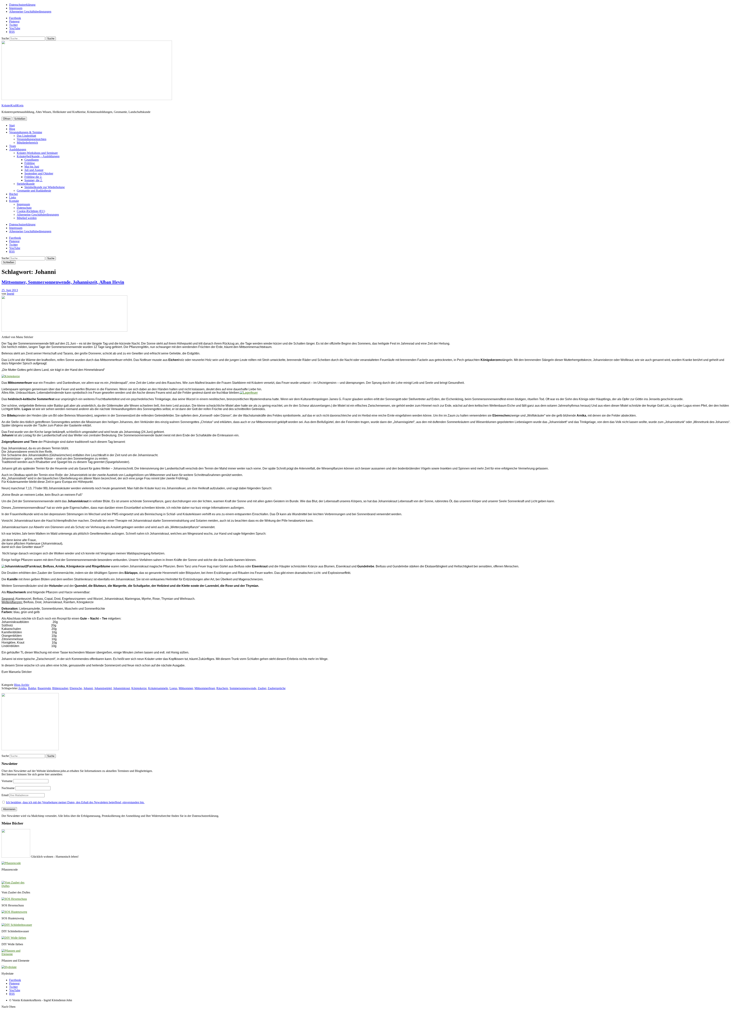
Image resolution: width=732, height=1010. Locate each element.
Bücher (13, 194)
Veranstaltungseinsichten (31, 139)
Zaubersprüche (277, 688)
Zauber (262, 688)
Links (12, 197)
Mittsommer (186, 688)
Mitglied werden (27, 218)
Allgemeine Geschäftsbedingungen (30, 11)
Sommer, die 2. (33, 180)
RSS (12, 31)
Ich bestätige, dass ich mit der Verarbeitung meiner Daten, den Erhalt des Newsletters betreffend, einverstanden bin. (75, 802)
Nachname (8, 788)
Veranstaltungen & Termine (25, 132)
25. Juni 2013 (10, 290)
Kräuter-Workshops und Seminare (37, 152)
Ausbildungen (17, 149)
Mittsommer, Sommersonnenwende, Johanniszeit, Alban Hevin (63, 282)
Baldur (32, 688)
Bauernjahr (44, 688)
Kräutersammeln (158, 688)
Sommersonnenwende (243, 688)
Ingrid (10, 293)
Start (12, 125)
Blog (12, 128)
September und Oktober (38, 173)
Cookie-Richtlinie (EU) (31, 211)
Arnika (22, 688)
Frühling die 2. (33, 176)
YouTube (14, 28)
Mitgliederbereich (27, 142)
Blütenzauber (60, 688)
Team (12, 146)
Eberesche (76, 688)
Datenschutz (24, 207)
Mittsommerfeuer (204, 688)
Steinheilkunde (26, 183)
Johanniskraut (121, 688)
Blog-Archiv (21, 684)
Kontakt (14, 200)
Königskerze (139, 688)
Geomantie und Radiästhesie (34, 190)
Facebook (15, 18)
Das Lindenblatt (26, 135)
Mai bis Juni (31, 166)
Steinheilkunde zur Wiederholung (44, 187)
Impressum (15, 8)
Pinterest (14, 21)
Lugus (173, 688)
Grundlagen (31, 159)
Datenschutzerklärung (22, 4)
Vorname (7, 781)
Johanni (88, 688)
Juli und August (33, 170)
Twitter (13, 24)
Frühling (29, 163)
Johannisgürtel (103, 688)
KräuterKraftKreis (12, 105)
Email (5, 795)
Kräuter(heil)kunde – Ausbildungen (38, 156)
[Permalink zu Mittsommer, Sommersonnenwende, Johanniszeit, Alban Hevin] (64, 330)
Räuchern (222, 688)
